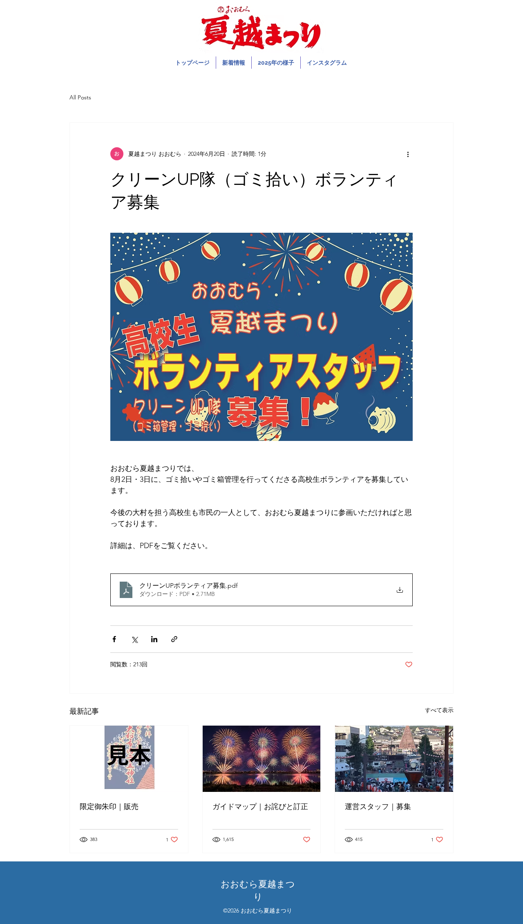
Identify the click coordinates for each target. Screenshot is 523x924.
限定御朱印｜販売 (109, 806)
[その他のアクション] (408, 154)
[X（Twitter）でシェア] (134, 639)
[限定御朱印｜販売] (129, 759)
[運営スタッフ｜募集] (394, 759)
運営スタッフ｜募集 (378, 806)
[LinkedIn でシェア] (154, 639)
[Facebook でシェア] (114, 639)
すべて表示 (439, 710)
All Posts (80, 97)
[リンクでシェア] (174, 639)
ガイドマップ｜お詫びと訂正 (260, 806)
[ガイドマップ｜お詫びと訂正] (262, 759)
